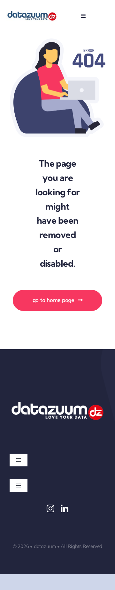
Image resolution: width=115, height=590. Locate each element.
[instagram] (50, 508)
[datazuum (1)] (31, 12)
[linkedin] (64, 508)
